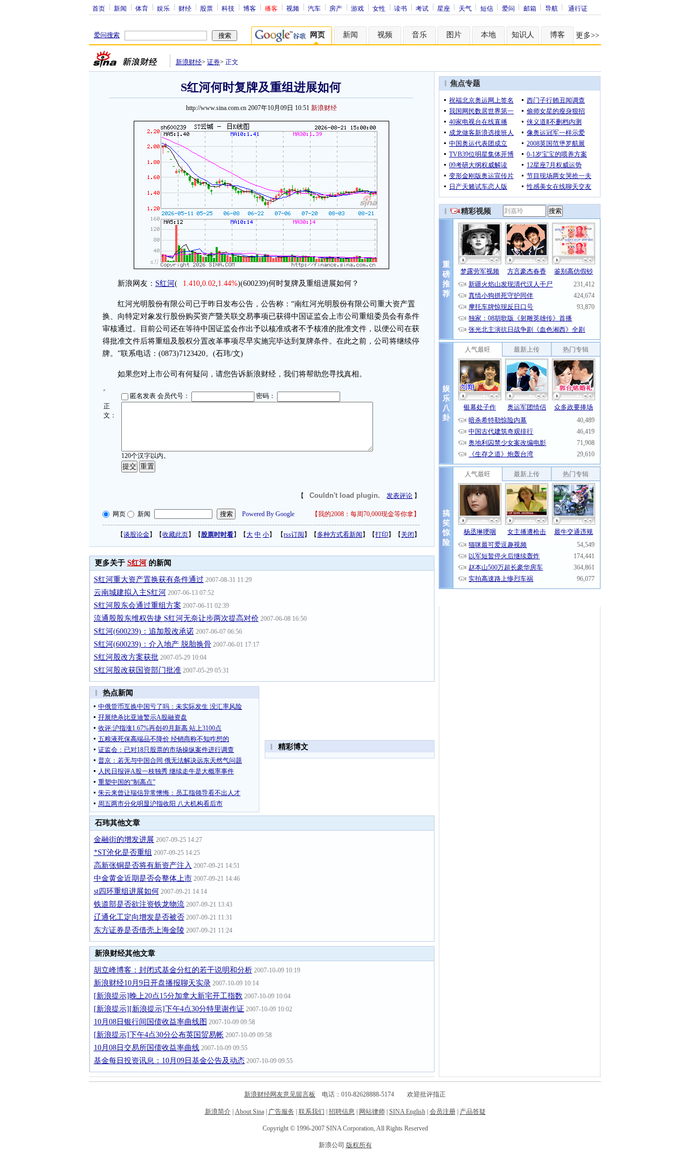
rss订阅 (294, 534)
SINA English (407, 1111)
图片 (453, 35)
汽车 (314, 8)
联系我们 (312, 1111)
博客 (249, 8)
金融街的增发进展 (124, 839)
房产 (335, 8)
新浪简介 (218, 1111)
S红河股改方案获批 (126, 657)
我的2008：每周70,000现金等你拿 (365, 514)
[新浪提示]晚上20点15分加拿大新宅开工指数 (168, 996)
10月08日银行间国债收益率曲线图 (150, 1022)
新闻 (120, 8)
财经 (184, 8)
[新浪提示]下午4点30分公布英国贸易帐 (159, 1035)
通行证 (578, 8)
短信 (486, 8)
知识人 (523, 35)
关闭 (407, 534)
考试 (422, 8)
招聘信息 (342, 1111)
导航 (551, 8)
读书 (400, 8)
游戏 (357, 8)
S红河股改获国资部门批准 (137, 670)
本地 (488, 35)
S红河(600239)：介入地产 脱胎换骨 (152, 644)
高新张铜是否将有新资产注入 (143, 865)
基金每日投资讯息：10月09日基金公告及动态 (169, 1061)
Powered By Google (268, 514)
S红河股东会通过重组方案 (137, 605)
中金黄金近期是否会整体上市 (143, 878)
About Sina (249, 1111)
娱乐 (163, 8)
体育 (141, 8)
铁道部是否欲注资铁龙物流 (139, 904)
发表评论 (399, 495)
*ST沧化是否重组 (123, 852)
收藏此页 (175, 534)
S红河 (165, 283)
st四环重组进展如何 (126, 891)
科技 (228, 8)
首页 (98, 8)
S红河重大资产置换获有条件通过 (149, 579)
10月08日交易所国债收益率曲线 (146, 1048)
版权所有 (359, 1145)
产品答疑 (473, 1111)
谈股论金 (136, 534)
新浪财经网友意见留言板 (279, 1094)
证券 (213, 62)
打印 (381, 534)
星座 (443, 8)
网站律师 (372, 1111)
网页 (119, 514)
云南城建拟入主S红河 (130, 592)
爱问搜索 (107, 35)
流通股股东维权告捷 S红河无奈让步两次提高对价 (176, 618)
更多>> (587, 35)
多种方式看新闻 (339, 534)
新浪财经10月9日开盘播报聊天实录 (152, 983)
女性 (378, 8)
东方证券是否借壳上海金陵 (139, 930)
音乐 (419, 35)
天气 (465, 8)
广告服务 (281, 1111)
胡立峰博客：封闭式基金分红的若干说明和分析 (173, 970)
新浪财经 (189, 62)
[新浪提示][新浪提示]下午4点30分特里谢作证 (169, 1009)
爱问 (508, 8)
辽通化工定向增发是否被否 (139, 917)
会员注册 (443, 1111)
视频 (292, 8)
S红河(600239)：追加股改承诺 (144, 631)
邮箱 (529, 8)
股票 (206, 8)
